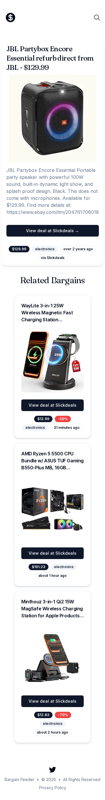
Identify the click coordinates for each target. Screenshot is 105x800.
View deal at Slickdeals (52, 405)
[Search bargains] (96, 17)
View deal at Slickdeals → (52, 230)
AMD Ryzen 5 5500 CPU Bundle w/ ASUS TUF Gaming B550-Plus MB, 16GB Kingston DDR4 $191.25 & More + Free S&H (52, 467)
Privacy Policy (52, 787)
